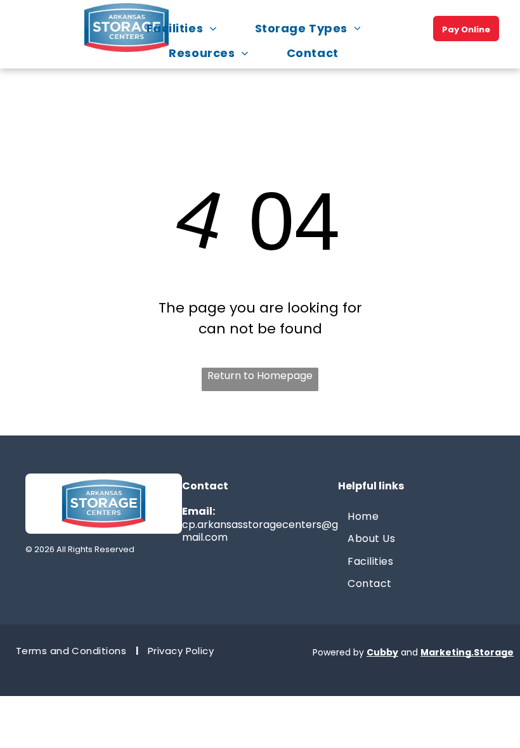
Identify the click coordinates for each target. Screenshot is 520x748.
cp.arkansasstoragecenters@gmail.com (260, 531)
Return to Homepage (260, 375)
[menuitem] (188, 28)
